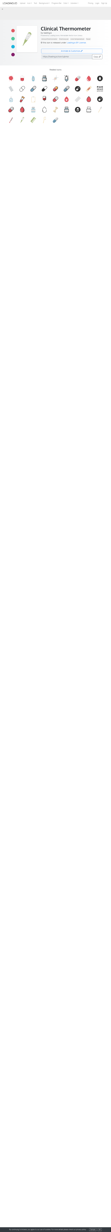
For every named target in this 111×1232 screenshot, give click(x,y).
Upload (22, 3)
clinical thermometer (49, 39)
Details (92, 1230)
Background (43, 3)
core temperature (77, 39)
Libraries (74, 3)
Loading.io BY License (76, 42)
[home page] (10, 3)
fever (88, 39)
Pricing (90, 3)
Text (35, 3)
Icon (29, 3)
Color (65, 3)
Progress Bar (56, 3)
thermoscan (64, 39)
